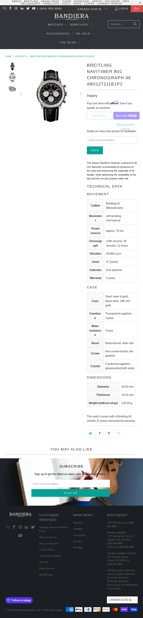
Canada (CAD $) (90, 9)
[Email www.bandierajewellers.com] (4, 8)
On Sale (77, 541)
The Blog (77, 547)
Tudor (66, 1)
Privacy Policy (46, 549)
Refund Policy (46, 574)
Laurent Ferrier (109, 3)
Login (123, 8)
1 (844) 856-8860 (49, 8)
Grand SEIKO (50, 1)
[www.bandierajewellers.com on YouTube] (33, 8)
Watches (77, 522)
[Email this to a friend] (118, 433)
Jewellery (78, 529)
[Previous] (21, 93)
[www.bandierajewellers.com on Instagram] (16, 8)
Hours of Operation (48, 543)
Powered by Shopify (52, 610)
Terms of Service (48, 537)
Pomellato (51, 3)
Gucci (66, 3)
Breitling (31, 1)
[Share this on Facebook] (100, 433)
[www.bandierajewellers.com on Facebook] (10, 8)
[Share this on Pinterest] (109, 433)
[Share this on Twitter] (90, 433)
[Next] (81, 93)
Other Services (46, 568)
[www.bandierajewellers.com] (71, 17)
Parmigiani (82, 1)
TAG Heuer (112, 1)
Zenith (97, 1)
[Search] (135, 24)
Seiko (77, 3)
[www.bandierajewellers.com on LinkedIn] (22, 8)
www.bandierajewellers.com (27, 610)
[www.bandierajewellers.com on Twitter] (27, 8)
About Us (44, 562)
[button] (57, 24)
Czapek (89, 3)
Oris (126, 1)
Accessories (79, 535)
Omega (16, 1)
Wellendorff (31, 3)
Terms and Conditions (50, 556)
